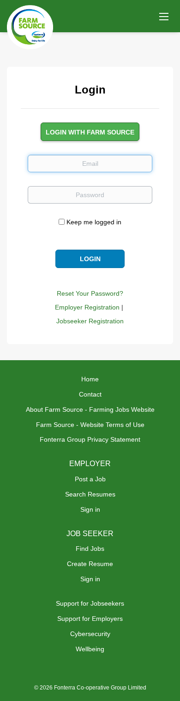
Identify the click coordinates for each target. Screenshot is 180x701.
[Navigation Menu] (163, 16)
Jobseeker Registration (90, 321)
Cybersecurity (90, 633)
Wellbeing (90, 649)
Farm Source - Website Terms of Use (90, 424)
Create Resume (90, 563)
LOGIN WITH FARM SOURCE (90, 132)
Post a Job (90, 479)
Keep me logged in (93, 222)
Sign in (90, 509)
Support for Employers (90, 618)
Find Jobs (90, 548)
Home (90, 379)
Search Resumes (90, 494)
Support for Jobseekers (90, 603)
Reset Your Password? (90, 293)
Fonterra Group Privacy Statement (90, 439)
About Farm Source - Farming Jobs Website (90, 409)
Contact (90, 394)
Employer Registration (87, 307)
